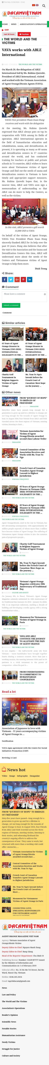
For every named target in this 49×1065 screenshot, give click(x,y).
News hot (16, 769)
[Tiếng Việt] (33, 5)
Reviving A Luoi (9, 757)
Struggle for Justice (20, 479)
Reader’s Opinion (10, 1015)
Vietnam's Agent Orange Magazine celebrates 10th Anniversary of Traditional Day (33, 585)
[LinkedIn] (29, 279)
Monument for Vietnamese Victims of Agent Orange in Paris (33, 620)
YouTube (25, 34)
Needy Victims (8, 1042)
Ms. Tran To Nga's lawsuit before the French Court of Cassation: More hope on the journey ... (35, 380)
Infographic (22, 776)
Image (12, 776)
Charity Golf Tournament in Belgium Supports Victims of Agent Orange (10, 380)
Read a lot (9, 691)
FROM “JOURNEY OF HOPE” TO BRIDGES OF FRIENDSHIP (33, 400)
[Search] (44, 6)
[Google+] (17, 279)
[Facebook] (4, 279)
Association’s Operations (33, 24)
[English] (37, 5)
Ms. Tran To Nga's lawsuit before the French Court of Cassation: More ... (28, 889)
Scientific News (9, 1022)
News (13, 24)
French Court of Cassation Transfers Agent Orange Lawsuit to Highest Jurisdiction (32, 472)
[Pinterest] (23, 279)
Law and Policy (9, 994)
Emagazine (34, 406)
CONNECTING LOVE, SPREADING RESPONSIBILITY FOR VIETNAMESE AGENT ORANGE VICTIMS (26, 912)
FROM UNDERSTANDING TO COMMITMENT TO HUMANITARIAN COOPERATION (32, 676)
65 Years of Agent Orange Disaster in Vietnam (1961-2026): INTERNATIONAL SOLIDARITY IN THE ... (12, 349)
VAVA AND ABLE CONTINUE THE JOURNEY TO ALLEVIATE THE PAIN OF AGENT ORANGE (32, 640)
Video (4, 776)
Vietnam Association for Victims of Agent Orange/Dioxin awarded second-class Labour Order (33, 435)
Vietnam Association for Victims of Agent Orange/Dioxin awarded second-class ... (28, 854)
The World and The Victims (19, 41)
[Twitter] (10, 279)
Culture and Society (20, 593)
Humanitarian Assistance (13, 1035)
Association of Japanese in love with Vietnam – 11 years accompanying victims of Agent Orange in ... (24, 731)
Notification (7, 741)
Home (5, 24)
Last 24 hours (9, 34)
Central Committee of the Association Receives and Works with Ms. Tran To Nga (32, 453)
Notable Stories (9, 1028)
